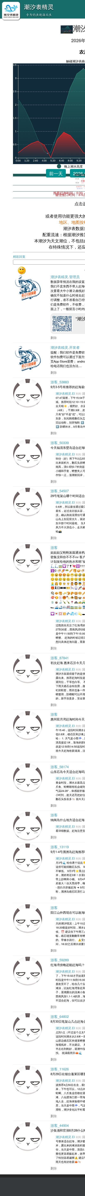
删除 (54, 337)
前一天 (56, 173)
